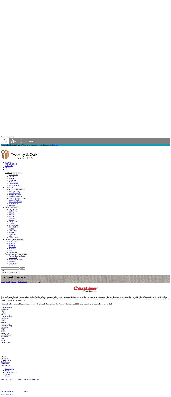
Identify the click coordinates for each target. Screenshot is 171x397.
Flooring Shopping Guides (17, 256)
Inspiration (12, 261)
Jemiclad (11, 232)
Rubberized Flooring (15, 196)
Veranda (11, 213)
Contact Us (4, 358)
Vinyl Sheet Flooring (15, 202)
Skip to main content (7, 137)
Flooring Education (11, 254)
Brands (7, 207)
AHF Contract (13, 225)
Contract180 (12, 230)
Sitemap (7, 376)
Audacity (11, 214)
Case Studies (13, 265)
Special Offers (13, 237)
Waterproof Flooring (15, 194)
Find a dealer (9, 166)
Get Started (8, 173)
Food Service (13, 252)
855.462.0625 (9, 162)
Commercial (8, 239)
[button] (17, 173)
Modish (3, 313)
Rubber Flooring (23, 282)
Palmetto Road (13, 209)
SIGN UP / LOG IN (11, 164)
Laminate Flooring (14, 200)
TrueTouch (12, 223)
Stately (3, 340)
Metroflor (12, 218)
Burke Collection (14, 227)
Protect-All (12, 234)
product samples (14, 272)
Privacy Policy (35, 379)
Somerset (11, 220)
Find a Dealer (13, 180)
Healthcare (12, 243)
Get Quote (12, 178)
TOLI (10, 236)
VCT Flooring (13, 203)
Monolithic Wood (14, 193)
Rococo (3, 322)
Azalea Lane (13, 211)
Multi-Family (13, 241)
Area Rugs (12, 205)
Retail (10, 250)
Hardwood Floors (14, 191)
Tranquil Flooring (6, 307)
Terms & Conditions (23, 379)
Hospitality (12, 247)
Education (12, 245)
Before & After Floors (15, 259)
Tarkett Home (13, 221)
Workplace (12, 248)
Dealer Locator (5, 365)
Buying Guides (13, 182)
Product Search (9, 187)
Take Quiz (12, 176)
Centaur (11, 229)
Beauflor (11, 216)
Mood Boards (13, 258)
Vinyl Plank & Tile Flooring (17, 198)
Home (3, 282)
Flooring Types (9, 189)
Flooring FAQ (13, 263)
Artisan (3, 331)
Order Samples (13, 175)
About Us (54, 145)
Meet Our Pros (13, 184)
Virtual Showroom (14, 185)
